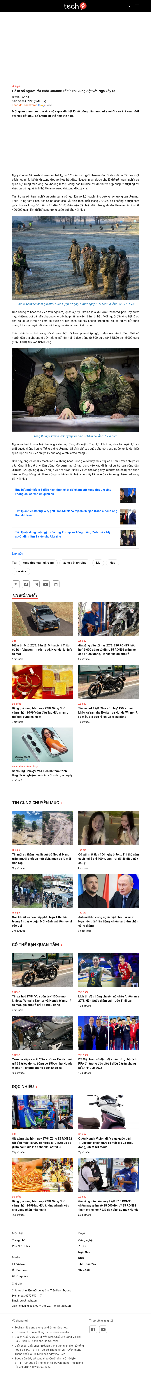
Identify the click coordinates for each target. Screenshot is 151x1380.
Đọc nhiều (23, 1086)
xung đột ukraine (75, 562)
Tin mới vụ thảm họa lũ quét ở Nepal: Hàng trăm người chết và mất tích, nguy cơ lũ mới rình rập (41, 859)
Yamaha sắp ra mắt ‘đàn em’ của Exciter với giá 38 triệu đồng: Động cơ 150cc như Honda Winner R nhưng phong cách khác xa (42, 1064)
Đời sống (16, 703)
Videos (20, 1264)
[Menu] (137, 6)
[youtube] (46, 584)
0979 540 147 (33, 1295)
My (98, 562)
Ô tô (14, 640)
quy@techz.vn (28, 1300)
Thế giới (16, 86)
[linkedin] (55, 584)
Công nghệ (85, 1240)
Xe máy (82, 640)
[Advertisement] (75, 147)
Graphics (22, 1276)
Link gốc (17, 553)
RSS (81, 1258)
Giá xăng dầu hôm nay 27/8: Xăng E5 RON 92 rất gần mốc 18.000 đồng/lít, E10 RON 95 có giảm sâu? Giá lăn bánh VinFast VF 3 (42, 1143)
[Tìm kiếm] (126, 6)
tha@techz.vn (62, 1305)
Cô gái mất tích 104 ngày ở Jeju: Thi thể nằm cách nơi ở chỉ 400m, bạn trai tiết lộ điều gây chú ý (108, 859)
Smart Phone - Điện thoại (25, 766)
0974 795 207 (43, 1305)
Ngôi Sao (84, 1252)
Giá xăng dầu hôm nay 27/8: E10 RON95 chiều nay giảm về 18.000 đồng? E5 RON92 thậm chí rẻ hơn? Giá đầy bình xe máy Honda (108, 1205)
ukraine (21, 571)
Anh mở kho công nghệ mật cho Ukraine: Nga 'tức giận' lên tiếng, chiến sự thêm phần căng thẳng (108, 921)
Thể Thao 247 (87, 1264)
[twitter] (16, 584)
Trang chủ (18, 1240)
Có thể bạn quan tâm (36, 944)
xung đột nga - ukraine (38, 562)
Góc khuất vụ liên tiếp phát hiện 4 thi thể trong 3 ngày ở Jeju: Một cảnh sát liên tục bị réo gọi (42, 921)
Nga (112, 562)
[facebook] (26, 584)
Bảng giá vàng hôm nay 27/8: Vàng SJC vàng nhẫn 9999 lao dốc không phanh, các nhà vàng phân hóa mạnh (40, 1205)
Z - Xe (82, 1246)
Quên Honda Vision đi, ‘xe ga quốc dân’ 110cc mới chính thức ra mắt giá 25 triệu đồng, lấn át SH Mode (105, 1143)
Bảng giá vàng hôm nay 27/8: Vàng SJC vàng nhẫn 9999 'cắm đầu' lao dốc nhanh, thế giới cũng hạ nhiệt (40, 713)
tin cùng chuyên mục (36, 802)
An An (25, 96)
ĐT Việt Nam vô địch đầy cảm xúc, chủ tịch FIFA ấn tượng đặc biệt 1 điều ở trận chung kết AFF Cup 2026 (107, 1064)
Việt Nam (83, 991)
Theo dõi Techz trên (24, 105)
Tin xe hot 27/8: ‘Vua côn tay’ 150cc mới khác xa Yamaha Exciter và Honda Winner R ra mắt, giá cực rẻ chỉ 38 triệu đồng (108, 713)
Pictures (21, 1270)
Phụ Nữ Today (21, 1246)
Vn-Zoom (84, 1270)
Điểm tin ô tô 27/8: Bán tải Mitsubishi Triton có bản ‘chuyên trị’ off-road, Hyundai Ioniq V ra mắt (42, 650)
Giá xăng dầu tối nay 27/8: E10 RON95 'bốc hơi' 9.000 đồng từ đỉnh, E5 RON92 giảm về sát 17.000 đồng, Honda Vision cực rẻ (107, 650)
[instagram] (36, 584)
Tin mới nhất (25, 595)
